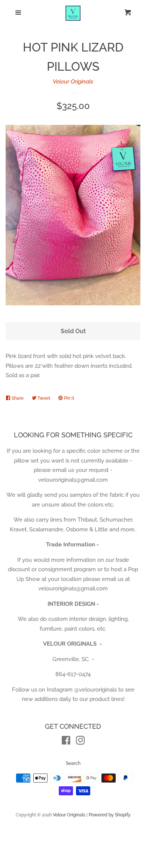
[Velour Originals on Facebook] (66, 742)
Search (73, 763)
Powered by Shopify (110, 815)
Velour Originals (73, 81)
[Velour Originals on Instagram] (80, 742)
